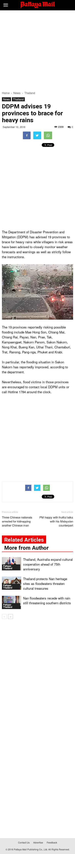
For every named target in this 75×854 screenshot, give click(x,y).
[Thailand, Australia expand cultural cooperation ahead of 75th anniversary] (11, 563)
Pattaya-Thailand (7, 567)
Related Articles (24, 540)
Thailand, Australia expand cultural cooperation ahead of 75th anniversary (48, 564)
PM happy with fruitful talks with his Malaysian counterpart (56, 521)
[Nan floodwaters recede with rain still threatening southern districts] (11, 602)
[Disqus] (37, 677)
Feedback (52, 842)
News (6, 99)
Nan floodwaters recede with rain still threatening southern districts (47, 600)
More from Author (26, 548)
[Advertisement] (37, 49)
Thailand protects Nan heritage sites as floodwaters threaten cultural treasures (45, 583)
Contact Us (24, 842)
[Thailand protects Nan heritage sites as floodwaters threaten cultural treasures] (11, 583)
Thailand (18, 99)
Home (6, 93)
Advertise (38, 842)
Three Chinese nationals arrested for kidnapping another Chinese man (17, 521)
